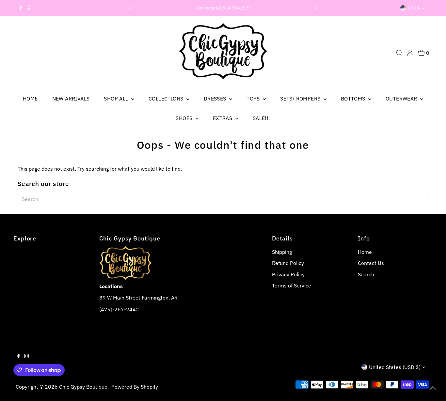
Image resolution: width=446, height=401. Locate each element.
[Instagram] (29, 8)
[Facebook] (21, 8)
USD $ (414, 8)
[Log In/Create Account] (410, 53)
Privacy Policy (288, 274)
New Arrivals (71, 98)
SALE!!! (261, 118)
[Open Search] (399, 53)
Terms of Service (291, 285)
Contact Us (371, 263)
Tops (254, 98)
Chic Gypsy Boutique (83, 386)
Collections (167, 98)
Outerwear (402, 98)
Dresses (216, 98)
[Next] (315, 8)
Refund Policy (288, 263)
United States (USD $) (395, 367)
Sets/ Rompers (301, 98)
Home (30, 98)
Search (366, 274)
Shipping (282, 252)
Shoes (185, 118)
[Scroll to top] (432, 387)
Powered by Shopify (134, 386)
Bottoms (354, 98)
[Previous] (130, 8)
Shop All (117, 98)
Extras (223, 118)
